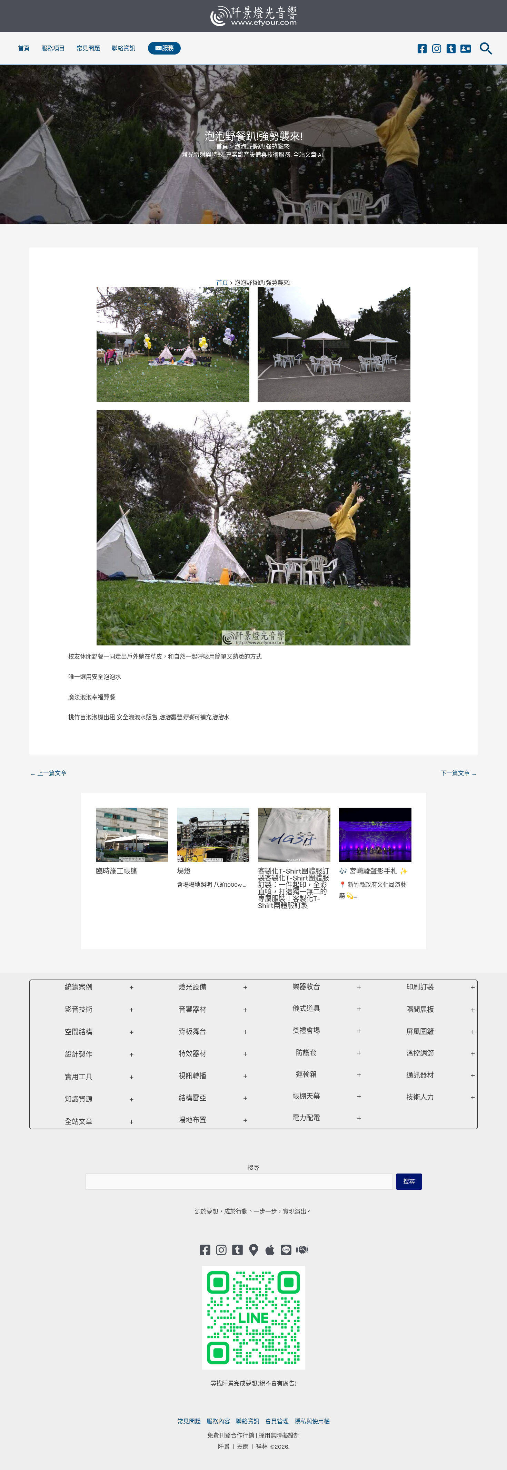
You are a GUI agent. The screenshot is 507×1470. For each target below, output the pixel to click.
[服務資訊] (465, 48)
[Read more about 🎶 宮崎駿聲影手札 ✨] (375, 834)
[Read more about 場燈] (213, 834)
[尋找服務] (302, 1250)
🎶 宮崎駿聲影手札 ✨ (373, 871)
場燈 (184, 871)
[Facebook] (422, 48)
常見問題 (88, 48)
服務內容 (218, 1421)
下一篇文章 (458, 773)
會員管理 (277, 1421)
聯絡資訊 (123, 48)
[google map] (254, 1250)
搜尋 (253, 1167)
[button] (164, 48)
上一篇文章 (48, 773)
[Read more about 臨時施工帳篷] (132, 834)
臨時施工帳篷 (116, 871)
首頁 (24, 48)
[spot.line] (286, 1250)
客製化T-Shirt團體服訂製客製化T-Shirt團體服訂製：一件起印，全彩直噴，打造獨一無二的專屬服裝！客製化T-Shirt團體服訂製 (293, 888)
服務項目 (53, 48)
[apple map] (270, 1250)
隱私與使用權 (312, 1421)
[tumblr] (451, 48)
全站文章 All (309, 154)
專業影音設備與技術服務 (258, 154)
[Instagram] (436, 48)
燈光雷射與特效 (202, 154)
